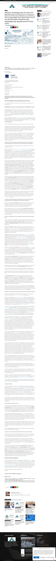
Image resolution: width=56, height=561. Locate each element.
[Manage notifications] (54, 559)
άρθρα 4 (31, 247)
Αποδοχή (36, 557)
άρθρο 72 (13, 461)
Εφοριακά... (8, 9)
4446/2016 (17, 461)
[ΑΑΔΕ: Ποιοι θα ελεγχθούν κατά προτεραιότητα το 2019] (22, 555)
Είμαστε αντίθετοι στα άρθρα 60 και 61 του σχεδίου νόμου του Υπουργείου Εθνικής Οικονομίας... (46, 27)
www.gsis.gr (30, 119)
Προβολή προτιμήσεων (50, 557)
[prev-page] (5, 527)
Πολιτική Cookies (43, 559)
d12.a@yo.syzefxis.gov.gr (10, 90)
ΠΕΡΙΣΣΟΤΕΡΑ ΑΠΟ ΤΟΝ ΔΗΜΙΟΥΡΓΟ (16, 499)
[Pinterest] (15, 27)
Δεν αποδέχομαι (42, 557)
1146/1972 (7, 248)
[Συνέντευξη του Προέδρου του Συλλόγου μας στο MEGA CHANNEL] (39, 55)
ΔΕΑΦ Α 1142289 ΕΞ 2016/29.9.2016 (10, 381)
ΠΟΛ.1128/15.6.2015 (29, 242)
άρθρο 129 (32, 462)
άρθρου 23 (30, 460)
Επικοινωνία (14, 0)
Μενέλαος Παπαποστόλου (10, 25)
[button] (54, 548)
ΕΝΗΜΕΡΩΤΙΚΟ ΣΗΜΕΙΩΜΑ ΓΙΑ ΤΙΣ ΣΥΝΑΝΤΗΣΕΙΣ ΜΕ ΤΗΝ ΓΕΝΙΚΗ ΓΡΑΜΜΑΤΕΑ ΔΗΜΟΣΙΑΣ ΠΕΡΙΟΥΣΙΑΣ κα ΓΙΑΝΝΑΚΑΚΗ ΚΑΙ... (46, 41)
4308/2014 (25, 134)
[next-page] (6, 527)
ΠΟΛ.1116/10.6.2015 (7, 113)
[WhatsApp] (17, 27)
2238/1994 (6, 313)
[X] (13, 27)
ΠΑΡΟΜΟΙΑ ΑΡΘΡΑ (7, 499)
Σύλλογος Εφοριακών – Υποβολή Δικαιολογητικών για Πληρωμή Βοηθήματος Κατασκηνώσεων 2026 (46, 20)
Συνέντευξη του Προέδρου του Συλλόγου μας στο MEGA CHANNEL (46, 54)
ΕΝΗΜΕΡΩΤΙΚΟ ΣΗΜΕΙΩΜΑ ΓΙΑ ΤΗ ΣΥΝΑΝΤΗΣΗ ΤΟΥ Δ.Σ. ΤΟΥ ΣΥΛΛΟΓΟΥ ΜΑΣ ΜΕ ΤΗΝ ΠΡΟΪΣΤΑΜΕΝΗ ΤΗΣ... (46, 48)
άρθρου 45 (13, 387)
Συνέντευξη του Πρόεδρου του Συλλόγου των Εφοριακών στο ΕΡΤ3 (9, 510)
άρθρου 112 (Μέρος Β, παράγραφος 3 (18, 149)
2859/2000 (15, 308)
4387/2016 (27, 149)
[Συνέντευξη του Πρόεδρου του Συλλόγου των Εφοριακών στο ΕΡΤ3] (9, 505)
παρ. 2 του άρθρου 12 (8, 464)
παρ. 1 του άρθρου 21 (14, 150)
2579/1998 (29, 234)
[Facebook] (50, 0)
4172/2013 (20, 150)
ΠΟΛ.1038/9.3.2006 (7, 307)
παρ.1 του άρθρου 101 (27, 388)
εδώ (21, 473)
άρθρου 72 (16, 297)
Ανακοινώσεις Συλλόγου (7, 507)
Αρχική (5, 9)
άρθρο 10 (25, 234)
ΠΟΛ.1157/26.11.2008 (20, 117)
